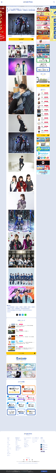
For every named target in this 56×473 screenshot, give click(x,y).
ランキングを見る (21, 353)
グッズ (8, 445)
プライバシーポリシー (26, 440)
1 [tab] (39, 83)
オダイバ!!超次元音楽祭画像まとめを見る (21, 39)
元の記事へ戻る (21, 42)
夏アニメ (17, 442)
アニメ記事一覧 (17, 445)
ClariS (13, 308)
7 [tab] (46, 83)
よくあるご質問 (26, 444)
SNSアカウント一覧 (26, 445)
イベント (9, 311)
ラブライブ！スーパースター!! (27, 310)
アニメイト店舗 (42, 441)
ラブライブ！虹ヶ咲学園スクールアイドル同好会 (14, 310)
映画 (7, 446)
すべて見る (43, 135)
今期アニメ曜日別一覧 (18, 440)
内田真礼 (9, 308)
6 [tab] (45, 83)
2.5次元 (8, 452)
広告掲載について (26, 446)
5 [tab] (44, 83)
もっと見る (43, 85)
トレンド (8, 454)
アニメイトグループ (43, 442)
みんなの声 (8, 444)
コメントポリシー (26, 442)
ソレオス (33, 442)
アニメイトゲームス (34, 440)
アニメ (8, 441)
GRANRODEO (17, 308)
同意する (44, 471)
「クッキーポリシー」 (24, 471)
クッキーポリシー (26, 441)
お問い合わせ (25, 443)
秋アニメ (17, 443)
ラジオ (8, 443)
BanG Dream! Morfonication (25, 308)
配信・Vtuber (9, 453)
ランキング (8, 440)
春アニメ (17, 441)
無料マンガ (8, 455)
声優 (7, 442)
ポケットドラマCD (34, 441)
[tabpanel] (43, 80)
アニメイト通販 (42, 440)
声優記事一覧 (17, 446)
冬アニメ (17, 444)
